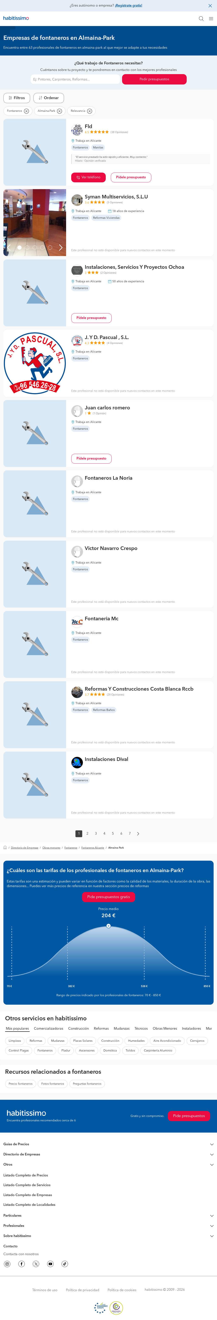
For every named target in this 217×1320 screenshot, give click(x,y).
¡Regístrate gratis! (128, 5)
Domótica (110, 1050)
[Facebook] (21, 1264)
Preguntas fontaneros (87, 1083)
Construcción (78, 1029)
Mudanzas (121, 1029)
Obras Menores (165, 1029)
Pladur (65, 1050)
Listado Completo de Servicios (26, 1185)
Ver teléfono (91, 177)
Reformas (101, 1029)
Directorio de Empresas (24, 848)
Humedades (136, 1040)
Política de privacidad (82, 1290)
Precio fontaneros (20, 1083)
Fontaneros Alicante (92, 848)
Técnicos (141, 1029)
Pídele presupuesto (131, 177)
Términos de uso (44, 1290)
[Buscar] (201, 18)
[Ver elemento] (19, 247)
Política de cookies (122, 1290)
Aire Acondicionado (167, 1040)
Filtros (19, 98)
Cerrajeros (197, 1040)
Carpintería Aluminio (158, 1050)
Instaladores (191, 1029)
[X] (36, 1264)
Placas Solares (82, 1040)
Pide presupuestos (189, 1116)
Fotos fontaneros (52, 1083)
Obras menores (51, 848)
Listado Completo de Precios (25, 1175)
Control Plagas (19, 1050)
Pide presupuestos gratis (108, 897)
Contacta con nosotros (21, 1254)
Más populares (17, 1029)
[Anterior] (8, 247)
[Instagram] (7, 1264)
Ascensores (87, 1050)
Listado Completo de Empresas (27, 1195)
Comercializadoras (48, 1029)
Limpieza (15, 1040)
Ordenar (51, 98)
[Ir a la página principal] (16, 18)
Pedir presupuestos (154, 79)
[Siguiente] (60, 247)
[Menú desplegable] (213, 18)
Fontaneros (70, 848)
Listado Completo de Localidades (29, 1205)
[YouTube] (50, 1264)
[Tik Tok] (65, 1264)
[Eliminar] (26, 111)
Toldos (130, 1050)
